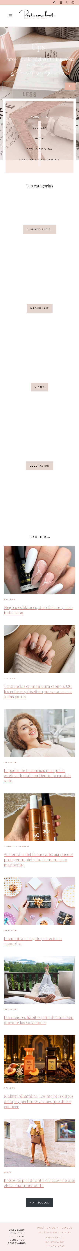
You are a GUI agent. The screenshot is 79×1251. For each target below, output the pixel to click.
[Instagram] (72, 2)
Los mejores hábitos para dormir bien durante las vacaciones (38, 1019)
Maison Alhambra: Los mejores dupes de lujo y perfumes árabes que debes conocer (38, 1101)
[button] (39, 465)
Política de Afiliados (55, 1227)
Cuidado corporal (17, 846)
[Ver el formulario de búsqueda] (54, 2)
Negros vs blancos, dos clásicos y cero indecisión (38, 610)
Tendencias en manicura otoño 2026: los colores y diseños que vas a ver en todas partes (38, 691)
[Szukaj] (70, 86)
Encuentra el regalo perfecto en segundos (33, 941)
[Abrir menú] (10, 16)
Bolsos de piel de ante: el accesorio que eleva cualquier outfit (39, 1182)
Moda (7, 1172)
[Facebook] (61, 2)
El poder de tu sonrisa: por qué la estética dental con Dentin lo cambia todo (37, 775)
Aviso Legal (54, 1237)
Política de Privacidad (54, 1244)
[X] (66, 2)
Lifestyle (10, 762)
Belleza (9, 599)
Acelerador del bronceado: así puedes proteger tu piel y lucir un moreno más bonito (38, 859)
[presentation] (39, 570)
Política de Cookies (54, 1232)
